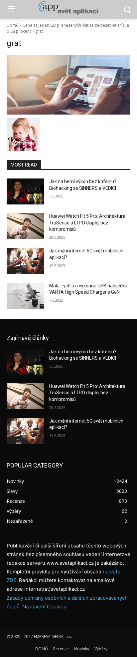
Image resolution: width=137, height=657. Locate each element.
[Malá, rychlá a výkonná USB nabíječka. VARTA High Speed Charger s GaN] (25, 296)
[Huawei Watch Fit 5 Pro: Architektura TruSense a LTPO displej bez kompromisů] (25, 226)
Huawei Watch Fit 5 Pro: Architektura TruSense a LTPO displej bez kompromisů (87, 222)
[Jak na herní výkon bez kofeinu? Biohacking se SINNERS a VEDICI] (25, 191)
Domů (12, 25)
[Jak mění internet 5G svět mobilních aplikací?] (25, 261)
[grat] (68, 85)
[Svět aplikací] (68, 8)
